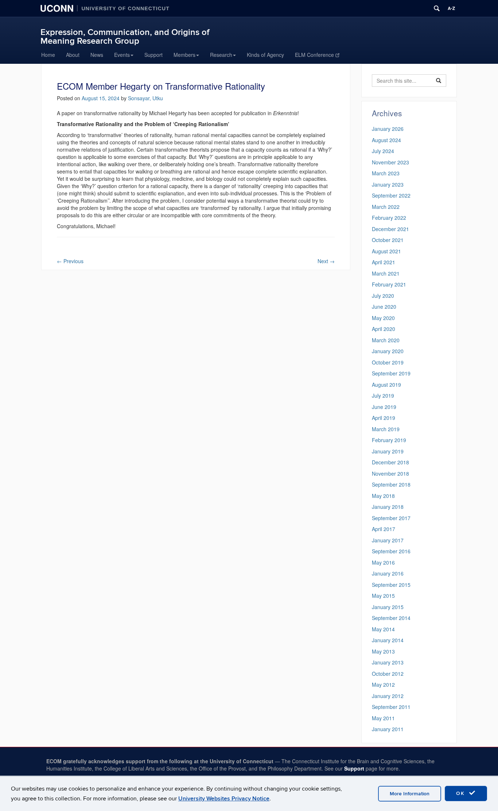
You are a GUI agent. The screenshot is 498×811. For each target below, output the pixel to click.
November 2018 (390, 473)
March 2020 (386, 340)
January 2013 (388, 662)
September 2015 (391, 584)
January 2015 (388, 607)
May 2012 (383, 684)
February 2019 (389, 440)
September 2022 (391, 195)
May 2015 (383, 595)
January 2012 (388, 695)
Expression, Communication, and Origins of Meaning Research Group (124, 36)
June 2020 (384, 306)
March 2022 (386, 206)
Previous (70, 261)
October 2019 (388, 362)
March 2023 (386, 173)
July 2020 (383, 295)
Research (221, 54)
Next (326, 261)
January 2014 (388, 640)
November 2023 (390, 162)
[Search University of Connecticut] (437, 8)
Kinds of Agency (265, 54)
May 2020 (383, 317)
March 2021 (386, 273)
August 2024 (386, 140)
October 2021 (388, 239)
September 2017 (391, 518)
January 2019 (388, 451)
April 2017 (383, 529)
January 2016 (388, 573)
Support (153, 54)
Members (184, 54)
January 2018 (388, 506)
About (72, 54)
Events (122, 54)
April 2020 (383, 328)
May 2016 (383, 562)
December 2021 (390, 229)
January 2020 (388, 351)
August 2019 (386, 384)
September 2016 (391, 551)
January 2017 (388, 540)
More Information (409, 794)
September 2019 (391, 373)
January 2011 (388, 729)
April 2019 (383, 417)
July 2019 (383, 395)
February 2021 (389, 284)
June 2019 (384, 406)
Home (48, 54)
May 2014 (383, 629)
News (96, 54)
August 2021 (386, 251)
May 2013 (383, 651)
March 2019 (386, 429)
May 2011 (383, 718)
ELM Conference (314, 54)
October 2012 (388, 673)
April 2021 (383, 262)
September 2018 (391, 484)
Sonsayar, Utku (145, 98)
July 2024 (383, 151)
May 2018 (383, 495)
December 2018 (390, 462)
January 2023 (388, 184)
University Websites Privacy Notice (223, 798)
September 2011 (391, 706)
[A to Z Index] (451, 8)
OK (461, 793)
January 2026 (388, 128)
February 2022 (389, 217)
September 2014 (391, 617)
